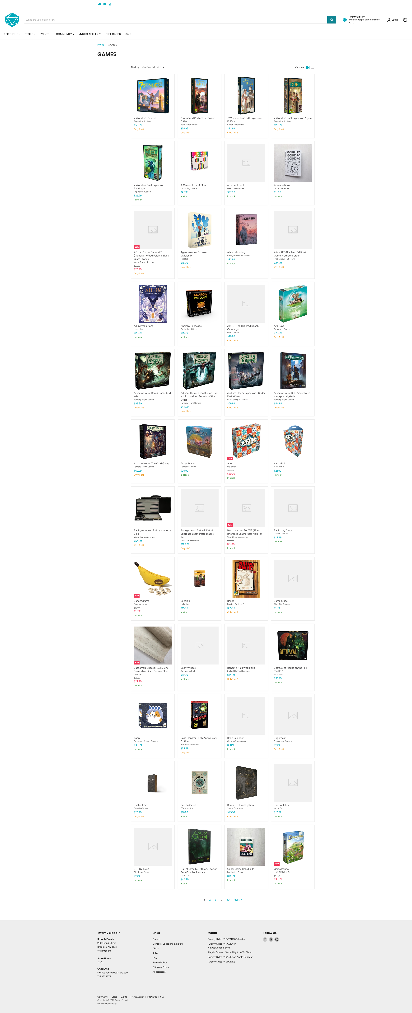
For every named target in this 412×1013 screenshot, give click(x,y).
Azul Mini (279, 463)
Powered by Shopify (107, 1003)
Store (114, 997)
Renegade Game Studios (239, 255)
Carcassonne (281, 868)
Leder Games (233, 332)
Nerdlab (184, 259)
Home (100, 44)
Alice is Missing (236, 252)
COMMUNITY (64, 34)
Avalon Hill (279, 674)
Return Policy (160, 962)
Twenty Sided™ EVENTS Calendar (226, 939)
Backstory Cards (283, 530)
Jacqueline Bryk (188, 671)
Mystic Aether (137, 997)
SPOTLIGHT (11, 34)
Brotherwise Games (190, 744)
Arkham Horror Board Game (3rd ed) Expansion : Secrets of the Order (199, 396)
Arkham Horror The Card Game (151, 463)
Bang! (230, 600)
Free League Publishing (284, 259)
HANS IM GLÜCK (282, 872)
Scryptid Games (188, 466)
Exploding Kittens (189, 188)
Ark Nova (279, 325)
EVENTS (45, 34)
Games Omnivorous (236, 741)
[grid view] (308, 67)
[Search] (331, 19)
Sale (162, 997)
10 (228, 899)
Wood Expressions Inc (144, 262)
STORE (29, 34)
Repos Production (142, 121)
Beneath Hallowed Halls (241, 667)
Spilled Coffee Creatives (238, 671)
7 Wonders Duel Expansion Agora (293, 118)
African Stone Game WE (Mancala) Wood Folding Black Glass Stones (151, 255)
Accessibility (159, 971)
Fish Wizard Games (283, 741)
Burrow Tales (281, 805)
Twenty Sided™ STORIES (221, 961)
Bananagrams (141, 600)
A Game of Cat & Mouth (194, 185)
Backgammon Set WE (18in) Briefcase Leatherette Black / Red (197, 534)
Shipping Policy (161, 967)
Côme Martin (187, 808)
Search (156, 939)
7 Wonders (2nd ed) (145, 118)
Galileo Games (281, 533)
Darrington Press (235, 872)
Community (102, 997)
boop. (137, 737)
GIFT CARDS (113, 34)
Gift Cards (152, 997)
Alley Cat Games (282, 604)
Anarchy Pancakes (191, 325)
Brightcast (280, 737)
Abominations (282, 185)
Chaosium (185, 875)
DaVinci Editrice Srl (236, 604)
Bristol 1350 (140, 805)
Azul (229, 463)
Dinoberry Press (141, 872)
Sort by (135, 67)
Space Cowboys (235, 808)
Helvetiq (185, 604)
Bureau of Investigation (240, 805)
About (156, 948)
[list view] (312, 67)
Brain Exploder (235, 737)
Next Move (139, 329)
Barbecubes (280, 600)
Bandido (185, 600)
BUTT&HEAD (141, 868)
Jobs (155, 953)
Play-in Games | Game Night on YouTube (229, 952)
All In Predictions (143, 325)
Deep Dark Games (235, 188)
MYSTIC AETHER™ (90, 34)
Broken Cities (188, 805)
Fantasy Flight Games (144, 399)
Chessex (138, 674)
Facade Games (141, 808)
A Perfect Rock (236, 185)
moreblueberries (281, 188)
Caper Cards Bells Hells (240, 868)
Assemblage (188, 463)
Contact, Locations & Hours (168, 943)
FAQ (155, 957)
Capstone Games (282, 329)
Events (124, 997)
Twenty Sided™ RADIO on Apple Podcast (230, 957)
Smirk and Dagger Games (146, 741)
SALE (128, 34)
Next (237, 899)
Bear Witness (188, 667)
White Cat (278, 808)
